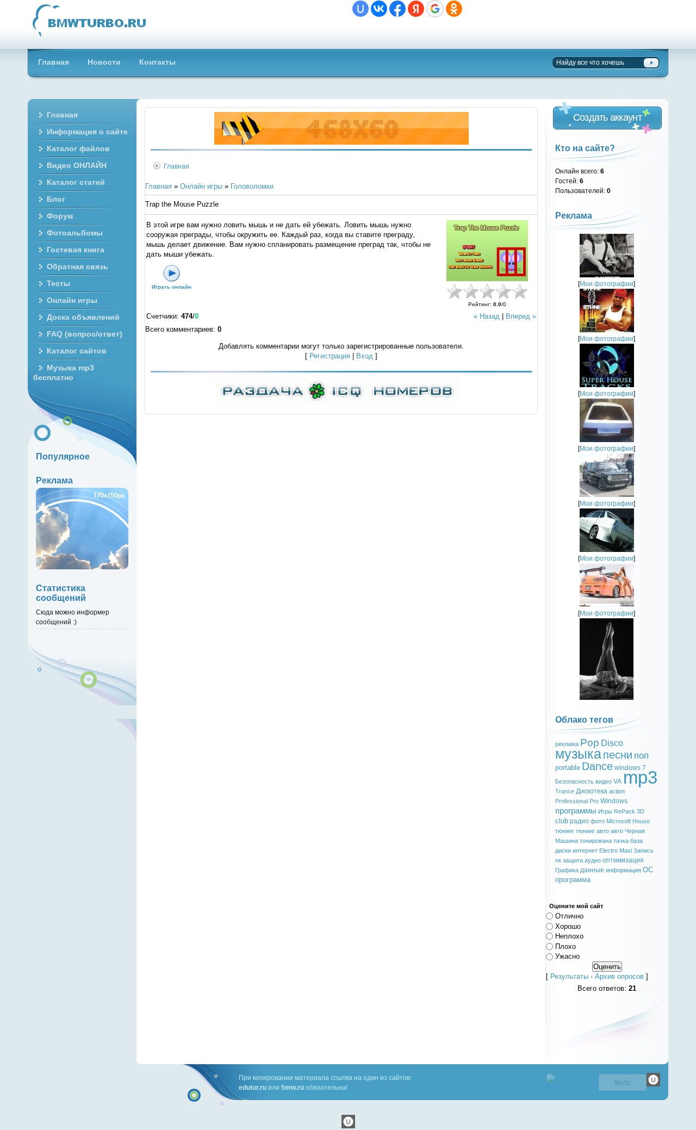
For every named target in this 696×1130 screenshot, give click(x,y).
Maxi (625, 850)
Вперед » (521, 316)
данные (592, 870)
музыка (578, 753)
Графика (567, 870)
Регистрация (329, 356)
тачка (621, 840)
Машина (566, 840)
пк (558, 860)
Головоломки (252, 186)
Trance (564, 791)
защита (573, 860)
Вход (364, 356)
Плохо (565, 946)
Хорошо (568, 926)
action (617, 791)
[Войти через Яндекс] (416, 9)
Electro (608, 850)
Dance (597, 766)
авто (617, 831)
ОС (648, 870)
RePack (624, 811)
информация (623, 870)
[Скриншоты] (487, 251)
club (561, 821)
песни (617, 755)
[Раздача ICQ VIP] (336, 401)
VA (617, 781)
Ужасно (567, 956)
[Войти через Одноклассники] (454, 9)
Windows (613, 801)
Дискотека (591, 791)
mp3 (640, 777)
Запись (643, 850)
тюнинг (564, 831)
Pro (594, 801)
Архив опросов (619, 976)
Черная (635, 831)
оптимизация (623, 860)
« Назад (487, 316)
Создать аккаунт (607, 117)
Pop (589, 742)
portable (567, 767)
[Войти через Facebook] (397, 9)
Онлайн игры (201, 186)
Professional (571, 801)
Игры (605, 811)
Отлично (569, 916)
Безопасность (574, 781)
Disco (612, 743)
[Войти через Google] (435, 8)
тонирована (596, 840)
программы (575, 810)
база (636, 840)
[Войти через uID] (360, 9)
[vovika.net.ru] (341, 142)
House (641, 821)
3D (640, 811)
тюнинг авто (592, 831)
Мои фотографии (606, 283)
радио (579, 821)
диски (563, 850)
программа (573, 880)
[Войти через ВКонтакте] (379, 9)
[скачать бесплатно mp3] (606, 697)
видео (603, 781)
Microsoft (618, 821)
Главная (176, 166)
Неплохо (569, 936)
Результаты (569, 976)
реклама (567, 744)
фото (598, 821)
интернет (585, 850)
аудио (593, 860)
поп (641, 755)
